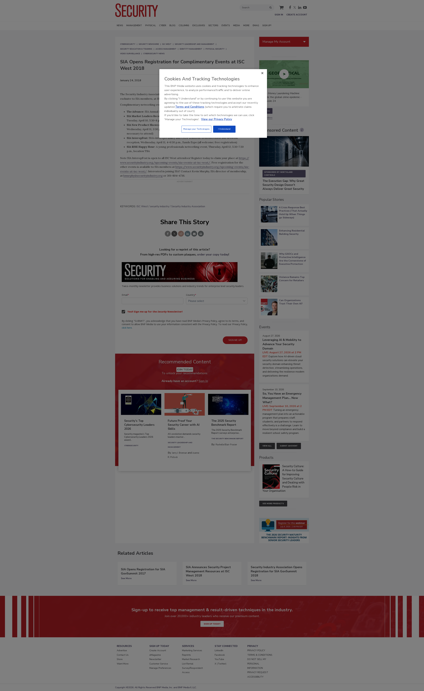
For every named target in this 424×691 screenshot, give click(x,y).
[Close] (262, 73)
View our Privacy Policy (216, 119)
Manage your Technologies (196, 129)
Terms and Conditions (189, 107)
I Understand (224, 129)
